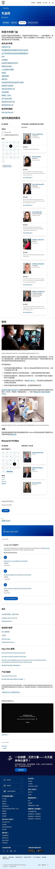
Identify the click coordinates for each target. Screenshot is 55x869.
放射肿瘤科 (5, 76)
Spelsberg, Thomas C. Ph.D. (37, 468)
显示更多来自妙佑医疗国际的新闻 (11, 665)
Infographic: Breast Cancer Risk (9, 618)
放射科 (4, 73)
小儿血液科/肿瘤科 (8, 69)
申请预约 (5, 510)
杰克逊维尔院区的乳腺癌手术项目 (13, 82)
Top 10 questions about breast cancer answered (13, 652)
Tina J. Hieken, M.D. (37, 212)
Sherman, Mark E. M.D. (37, 452)
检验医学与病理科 (7, 85)
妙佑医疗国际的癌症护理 (10, 63)
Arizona (3, 477)
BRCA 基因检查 (6, 631)
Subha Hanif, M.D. (36, 156)
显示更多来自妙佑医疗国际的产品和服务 (12, 679)
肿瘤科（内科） (7, 95)
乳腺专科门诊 (6, 47)
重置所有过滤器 (7, 166)
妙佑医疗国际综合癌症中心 (10, 390)
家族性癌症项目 (7, 66)
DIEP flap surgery (6, 639)
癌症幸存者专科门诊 (8, 89)
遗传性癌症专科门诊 (8, 102)
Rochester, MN (7, 132)
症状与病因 (6, 22)
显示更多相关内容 (6, 621)
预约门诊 (6, 17)
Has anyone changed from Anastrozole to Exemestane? (17, 574)
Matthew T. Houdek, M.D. (38, 291)
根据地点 (4, 129)
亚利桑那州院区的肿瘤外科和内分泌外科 (15, 50)
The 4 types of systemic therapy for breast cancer (14, 656)
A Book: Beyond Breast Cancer (9, 675)
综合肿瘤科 (5, 92)
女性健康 (5, 60)
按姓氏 (3, 138)
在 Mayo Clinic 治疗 (33, 22)
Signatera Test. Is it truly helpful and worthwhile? (16, 561)
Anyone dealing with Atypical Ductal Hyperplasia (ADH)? (17, 588)
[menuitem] (6, 23)
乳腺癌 (6, 13)
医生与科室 (22, 22)
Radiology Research (7, 112)
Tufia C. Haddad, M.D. (37, 134)
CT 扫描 (4, 635)
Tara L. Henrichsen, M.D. (38, 184)
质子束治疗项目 (7, 98)
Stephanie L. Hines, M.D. (38, 239)
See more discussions (10, 598)
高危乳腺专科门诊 (7, 105)
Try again (27, 722)
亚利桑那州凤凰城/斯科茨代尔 (11, 135)
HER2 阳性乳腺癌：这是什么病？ (10, 614)
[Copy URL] (36, 719)
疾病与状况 (6, 8)
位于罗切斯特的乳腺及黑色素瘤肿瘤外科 (15, 53)
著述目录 (13, 434)
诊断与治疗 (14, 22)
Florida (3, 479)
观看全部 (4, 483)
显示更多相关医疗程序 (8, 642)
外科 (3, 56)
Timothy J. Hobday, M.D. (38, 263)
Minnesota (4, 481)
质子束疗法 (31, 380)
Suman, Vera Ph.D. (36, 482)
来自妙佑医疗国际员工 (8, 501)
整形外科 (5, 79)
